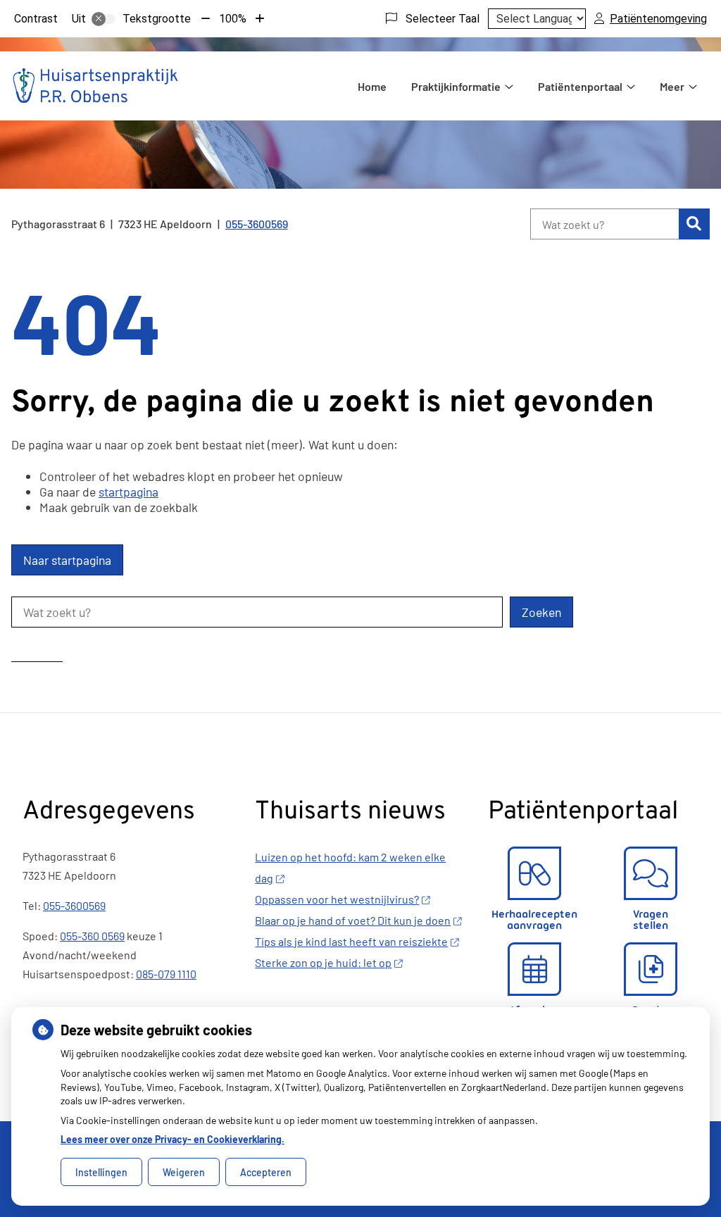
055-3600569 (74, 905)
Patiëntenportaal (580, 86)
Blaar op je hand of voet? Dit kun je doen (353, 920)
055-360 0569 (92, 935)
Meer (672, 86)
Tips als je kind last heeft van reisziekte (351, 941)
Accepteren (265, 1172)
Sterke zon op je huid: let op (323, 962)
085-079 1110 (166, 973)
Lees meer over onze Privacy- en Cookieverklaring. (172, 1139)
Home (372, 86)
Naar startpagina (67, 560)
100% (232, 18)
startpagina (128, 491)
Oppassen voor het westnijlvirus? (337, 899)
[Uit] (103, 19)
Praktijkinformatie (456, 86)
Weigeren (184, 1172)
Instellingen (101, 1172)
